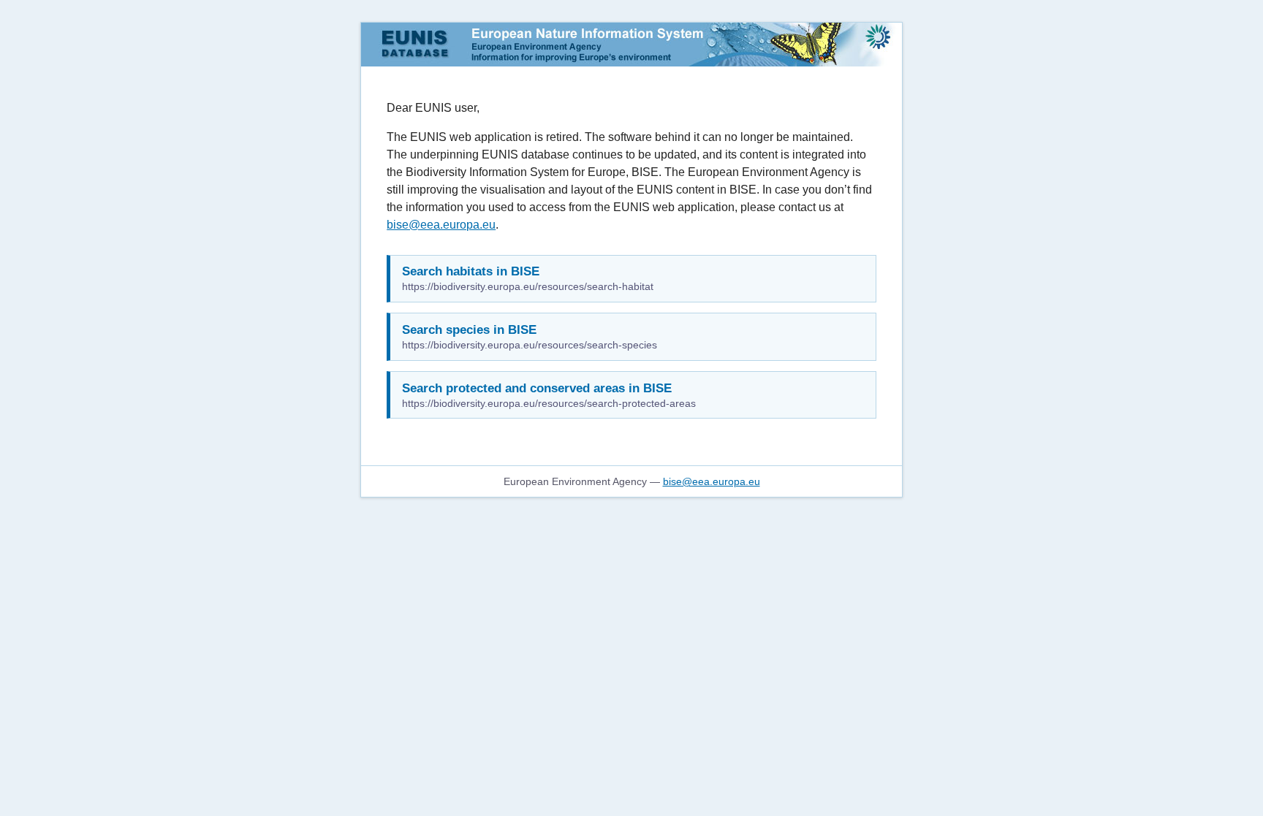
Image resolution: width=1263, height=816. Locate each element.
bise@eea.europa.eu (441, 224)
